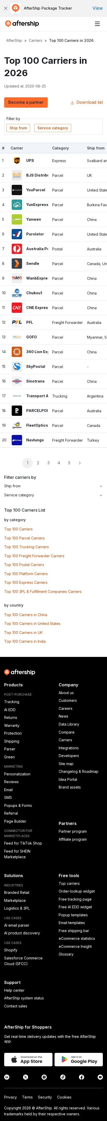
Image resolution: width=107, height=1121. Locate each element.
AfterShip (14, 40)
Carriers (35, 40)
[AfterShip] (23, 23)
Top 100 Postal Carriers (24, 564)
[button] (5, 8)
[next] (79, 463)
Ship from (18, 128)
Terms (27, 1097)
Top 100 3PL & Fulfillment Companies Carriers (43, 591)
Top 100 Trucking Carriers (26, 547)
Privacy (10, 1097)
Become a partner (26, 102)
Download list (89, 102)
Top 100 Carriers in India (25, 641)
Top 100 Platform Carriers (26, 573)
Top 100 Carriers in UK (23, 632)
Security (45, 1097)
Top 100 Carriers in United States (32, 623)
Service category (52, 128)
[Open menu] (97, 23)
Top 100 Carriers (18, 529)
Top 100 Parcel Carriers (24, 538)
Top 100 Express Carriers (26, 582)
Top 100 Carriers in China (25, 615)
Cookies (64, 1097)
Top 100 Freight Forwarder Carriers (34, 556)
